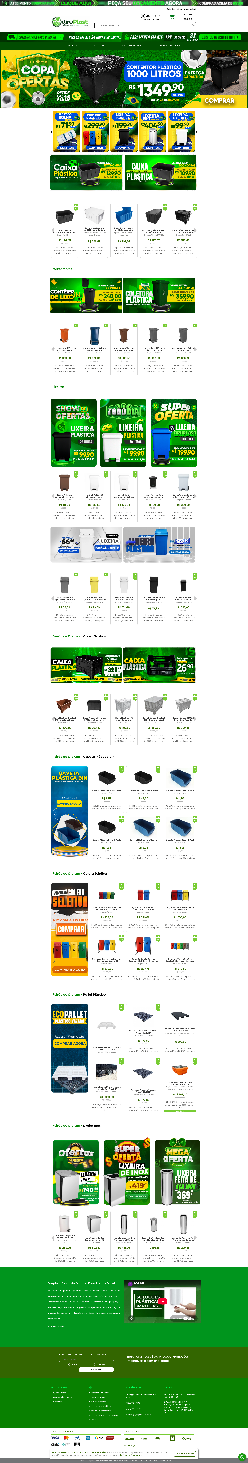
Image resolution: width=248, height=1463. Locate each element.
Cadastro (56, 1401)
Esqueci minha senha (61, 1397)
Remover (101, 1364)
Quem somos (58, 1392)
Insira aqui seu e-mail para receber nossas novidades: (83, 1354)
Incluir (74, 1364)
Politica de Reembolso (100, 1410)
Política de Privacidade (100, 1406)
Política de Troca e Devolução (103, 1415)
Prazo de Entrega (97, 1401)
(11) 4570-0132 (135, 1408)
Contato (93, 1420)
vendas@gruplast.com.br (138, 1414)
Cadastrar (96, 1370)
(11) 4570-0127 (133, 1403)
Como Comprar (97, 1397)
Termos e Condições (99, 1392)
